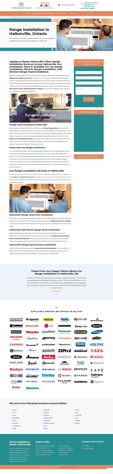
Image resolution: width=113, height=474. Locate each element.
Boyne (14, 420)
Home (28, 13)
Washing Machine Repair (43, 454)
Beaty (14, 415)
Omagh (77, 410)
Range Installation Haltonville (39, 17)
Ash (14, 412)
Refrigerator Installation (66, 450)
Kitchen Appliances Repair (44, 450)
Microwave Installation (66, 448)
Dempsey (46, 412)
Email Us (87, 446)
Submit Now (89, 99)
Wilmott (77, 423)
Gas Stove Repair (41, 448)
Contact (71, 13)
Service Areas (61, 13)
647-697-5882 (88, 8)
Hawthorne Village (49, 423)
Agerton (15, 410)
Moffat (45, 428)
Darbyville (46, 410)
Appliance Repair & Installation (43, 13)
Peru (76, 412)
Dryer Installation (64, 446)
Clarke (14, 428)
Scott (76, 418)
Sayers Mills (78, 415)
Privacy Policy (63, 454)
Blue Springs (16, 418)
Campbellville (16, 426)
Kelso (45, 426)
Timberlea (77, 420)
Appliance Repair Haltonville (22, 17)
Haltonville (47, 420)
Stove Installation (64, 452)
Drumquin (46, 415)
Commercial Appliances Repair (45, 446)
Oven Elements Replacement (45, 452)
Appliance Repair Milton (67, 467)
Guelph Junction (48, 418)
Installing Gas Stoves (31, 156)
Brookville (15, 423)
